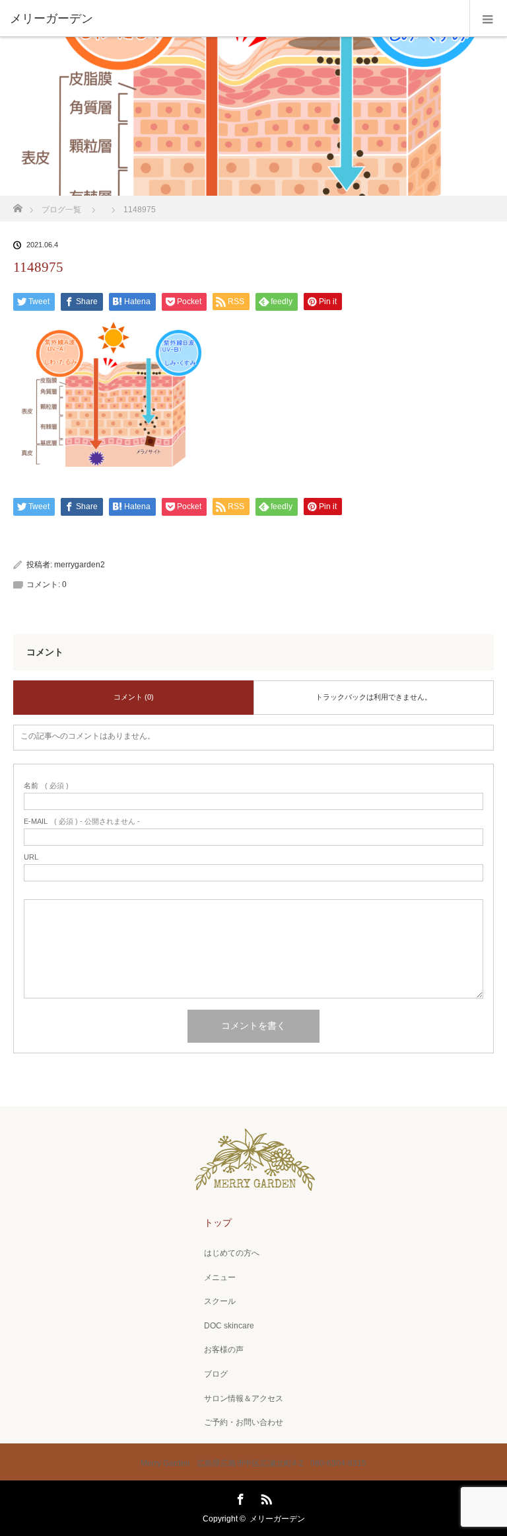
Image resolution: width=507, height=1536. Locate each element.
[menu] (488, 18)
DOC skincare (229, 1325)
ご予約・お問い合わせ (243, 1422)
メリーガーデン (277, 1518)
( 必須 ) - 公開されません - (82, 821)
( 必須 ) (46, 785)
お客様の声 (224, 1349)
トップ (218, 1222)
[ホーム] (17, 205)
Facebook (239, 1497)
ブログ (216, 1374)
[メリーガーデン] (233, 18)
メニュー (220, 1277)
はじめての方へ (231, 1253)
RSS (265, 1497)
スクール (220, 1301)
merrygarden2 (79, 564)
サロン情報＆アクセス (243, 1398)
